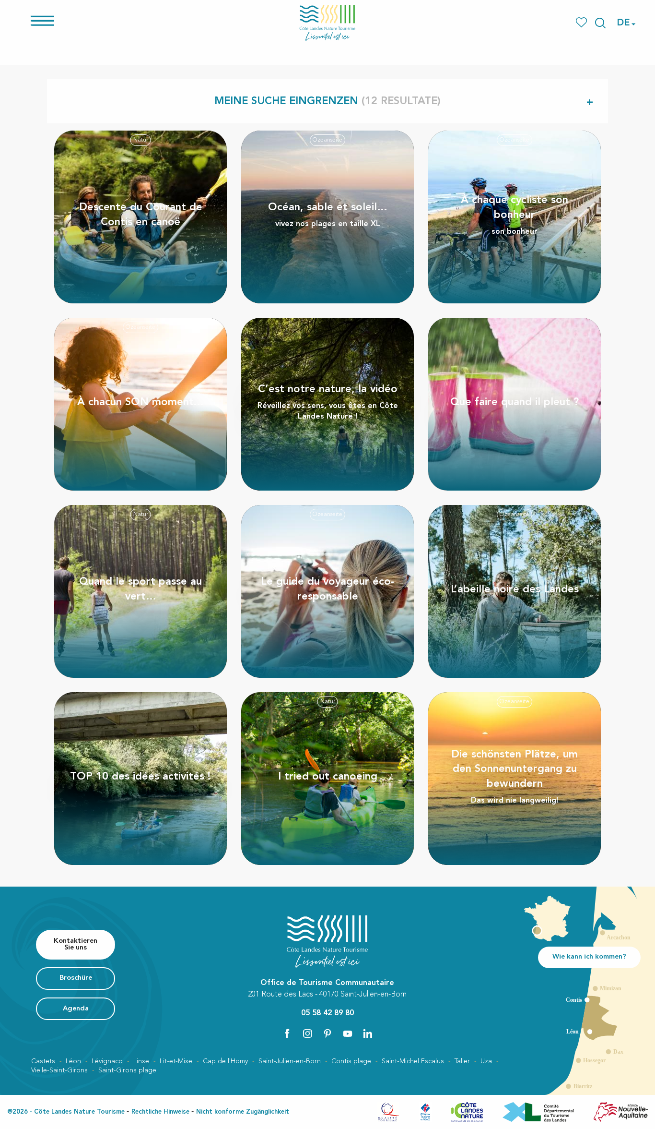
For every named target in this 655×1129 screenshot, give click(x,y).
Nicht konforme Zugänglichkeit (242, 1112)
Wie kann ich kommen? (589, 957)
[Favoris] (582, 22)
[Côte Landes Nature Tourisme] (327, 23)
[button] (600, 23)
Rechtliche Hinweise (160, 1112)
